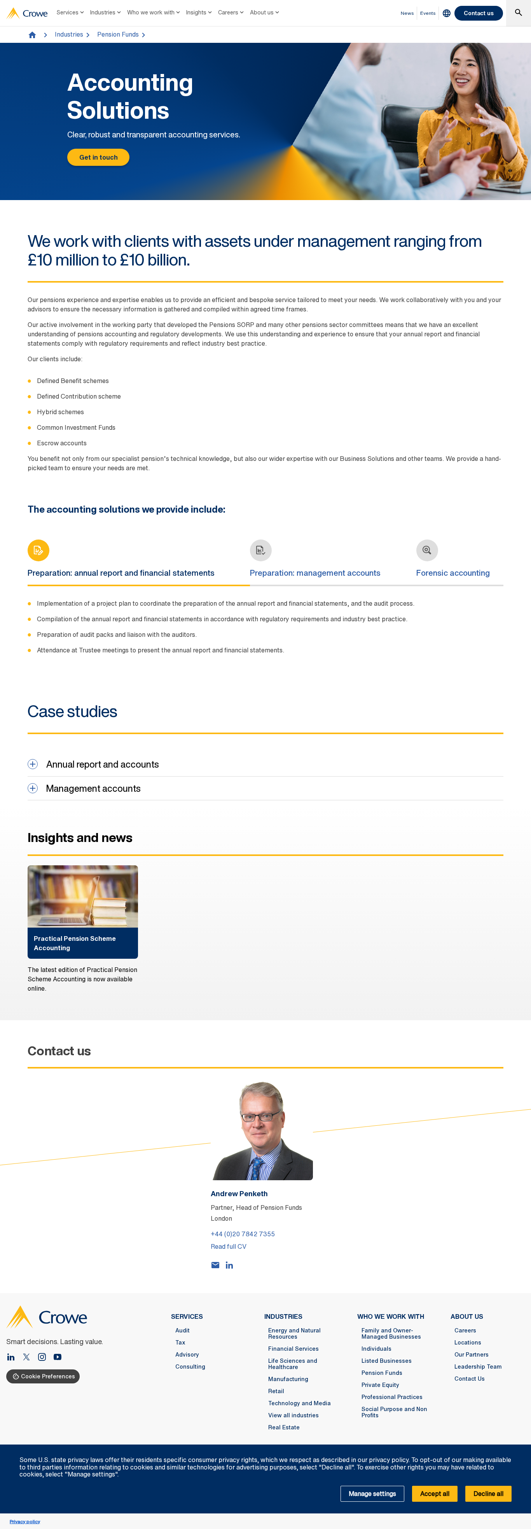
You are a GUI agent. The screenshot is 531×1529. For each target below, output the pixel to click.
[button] (521, 1449)
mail (215, 1265)
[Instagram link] (45, 1357)
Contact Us (469, 1379)
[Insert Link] (29, 1357)
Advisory (187, 1354)
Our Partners (471, 1354)
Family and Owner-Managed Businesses (391, 1333)
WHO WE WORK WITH (390, 1316)
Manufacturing (288, 1379)
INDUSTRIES (283, 1316)
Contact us (479, 13)
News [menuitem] (407, 13)
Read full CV (228, 1246)
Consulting (190, 1367)
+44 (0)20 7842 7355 (243, 1234)
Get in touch (98, 157)
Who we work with (151, 12)
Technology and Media (299, 1403)
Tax (180, 1342)
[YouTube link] (57, 1357)
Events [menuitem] (428, 13)
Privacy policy (25, 1521)
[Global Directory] (446, 13)
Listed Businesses (387, 1361)
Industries (102, 12)
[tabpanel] (265, 631)
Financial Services (293, 1349)
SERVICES (187, 1316)
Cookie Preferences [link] (48, 1376)
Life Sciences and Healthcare (292, 1364)
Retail (276, 1391)
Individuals (376, 1349)
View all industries (293, 1415)
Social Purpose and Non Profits (394, 1412)
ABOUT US (467, 1316)
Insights (196, 12)
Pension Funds (118, 34)
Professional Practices (392, 1397)
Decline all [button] (488, 1493)
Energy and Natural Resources (294, 1333)
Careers (228, 12)
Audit (182, 1330)
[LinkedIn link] (14, 1357)
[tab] (128, 562)
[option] (83, 929)
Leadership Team (478, 1367)
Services (68, 12)
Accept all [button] (434, 1493)
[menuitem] (71, 13)
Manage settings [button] (372, 1493)
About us (262, 12)
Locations (467, 1342)
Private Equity (380, 1385)
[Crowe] (26, 13)
